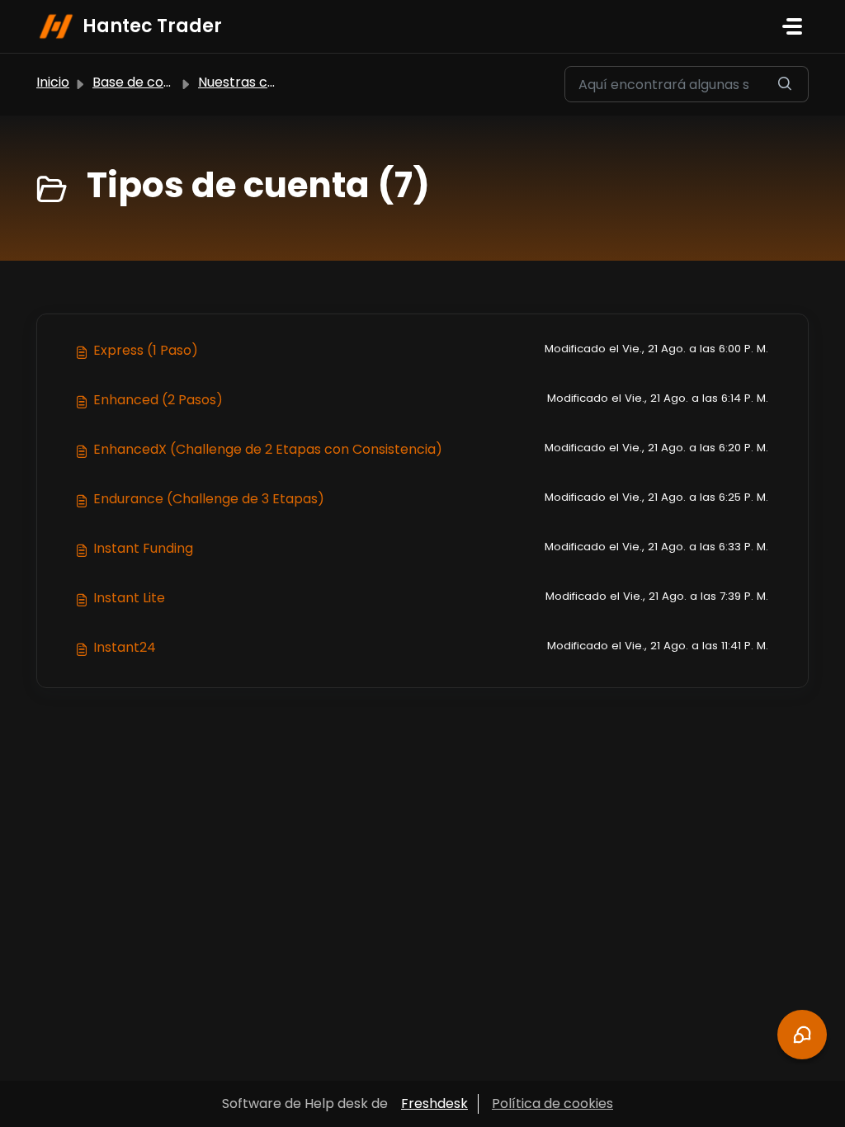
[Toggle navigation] (792, 26)
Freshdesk (434, 1103)
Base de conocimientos (167, 82)
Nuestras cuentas (255, 82)
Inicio (52, 82)
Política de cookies (552, 1103)
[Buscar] (785, 84)
